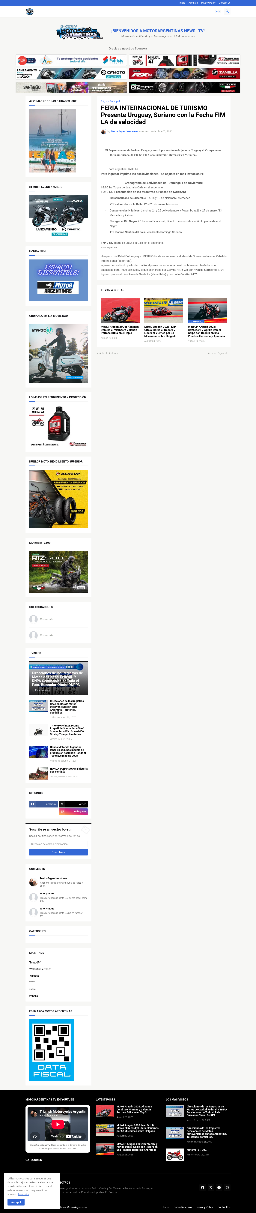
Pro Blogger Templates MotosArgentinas (63, 1207)
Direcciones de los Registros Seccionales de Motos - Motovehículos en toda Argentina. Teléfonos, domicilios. (67, 707)
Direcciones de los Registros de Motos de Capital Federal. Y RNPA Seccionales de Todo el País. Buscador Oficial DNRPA (207, 1111)
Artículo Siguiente (218, 353)
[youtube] (219, 1187)
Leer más (23, 1194)
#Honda (34, 975)
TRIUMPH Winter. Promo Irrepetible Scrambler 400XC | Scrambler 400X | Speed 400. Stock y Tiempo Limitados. (67, 730)
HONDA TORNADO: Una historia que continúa (69, 770)
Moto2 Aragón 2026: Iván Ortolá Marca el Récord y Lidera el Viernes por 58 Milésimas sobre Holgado (160, 331)
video (32, 989)
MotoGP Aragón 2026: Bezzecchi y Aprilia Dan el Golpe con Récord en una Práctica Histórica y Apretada (206, 331)
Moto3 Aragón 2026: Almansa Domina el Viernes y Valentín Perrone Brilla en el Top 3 (120, 330)
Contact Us (225, 2)
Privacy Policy (208, 2)
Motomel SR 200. (197, 1150)
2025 (32, 982)
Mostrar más (46, 619)
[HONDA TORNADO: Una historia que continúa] (38, 773)
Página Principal (110, 101)
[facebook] (202, 1187)
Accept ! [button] (16, 1202)
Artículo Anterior (108, 353)
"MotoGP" (35, 962)
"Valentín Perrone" (40, 969)
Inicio (182, 2)
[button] (218, 11)
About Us (193, 2)
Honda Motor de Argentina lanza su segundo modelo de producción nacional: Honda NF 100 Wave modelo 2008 (68, 751)
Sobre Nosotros (183, 1207)
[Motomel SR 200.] (175, 1155)
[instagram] (227, 1187)
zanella (33, 995)
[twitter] (211, 1187)
